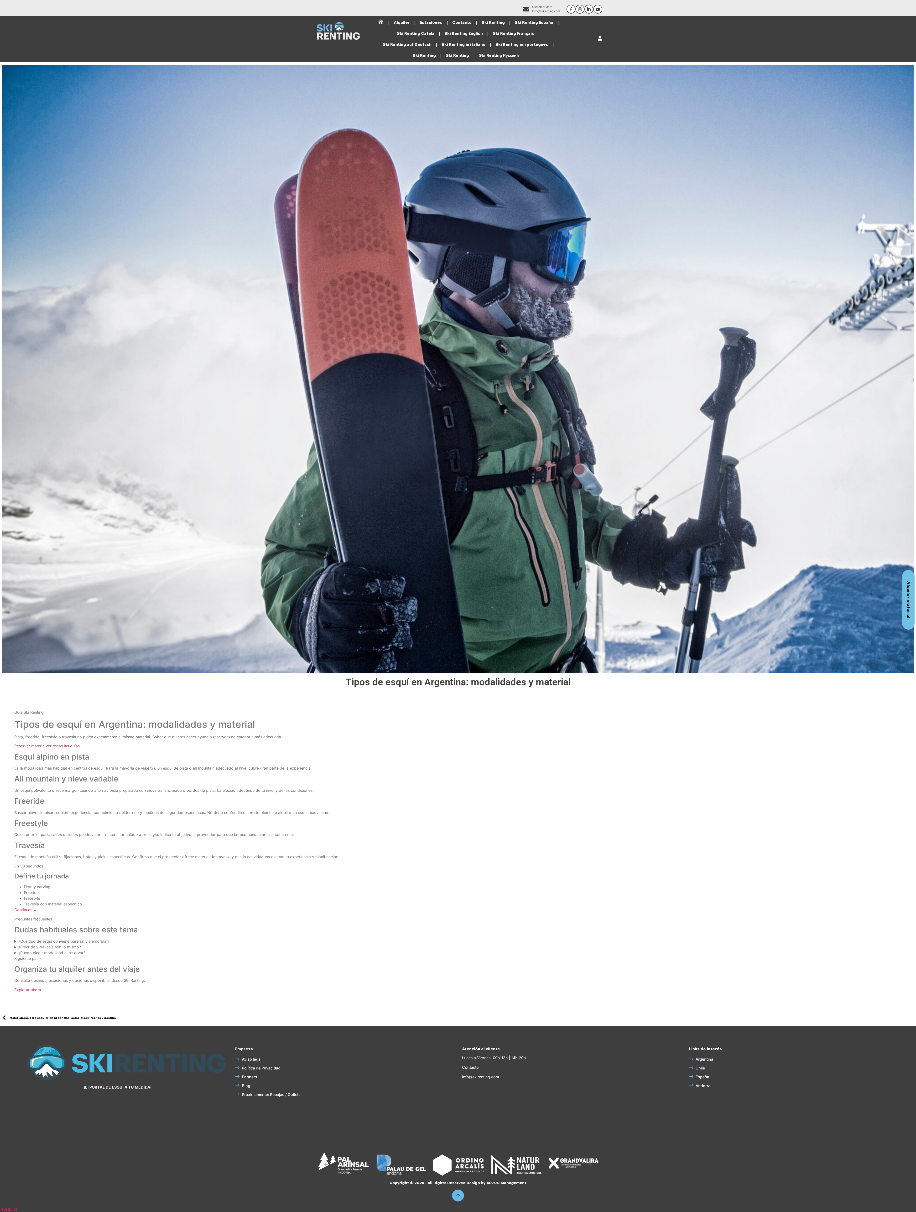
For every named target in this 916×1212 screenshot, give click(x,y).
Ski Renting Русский (499, 55)
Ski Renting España (534, 22)
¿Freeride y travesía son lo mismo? (49, 947)
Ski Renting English (463, 33)
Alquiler (402, 22)
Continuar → (25, 909)
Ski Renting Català (415, 33)
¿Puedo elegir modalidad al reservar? (51, 952)
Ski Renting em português (521, 44)
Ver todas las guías (63, 746)
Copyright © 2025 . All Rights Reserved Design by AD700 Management (458, 1183)
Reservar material (30, 746)
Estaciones (431, 22)
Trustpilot (8, 1209)
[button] (326, 1164)
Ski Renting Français (513, 33)
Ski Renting (493, 22)
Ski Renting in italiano (463, 44)
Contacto (462, 22)
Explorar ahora (27, 989)
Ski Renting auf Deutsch (407, 44)
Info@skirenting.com (480, 1076)
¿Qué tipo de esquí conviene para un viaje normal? (63, 941)
